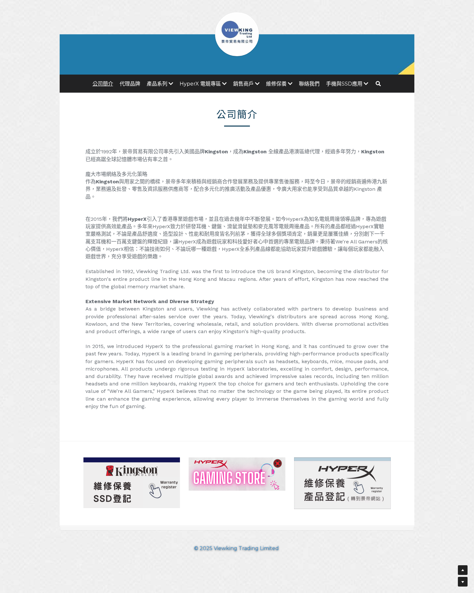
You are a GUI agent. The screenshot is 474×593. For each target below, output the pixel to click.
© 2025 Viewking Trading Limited (237, 548)
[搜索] (378, 83)
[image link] (131, 482)
